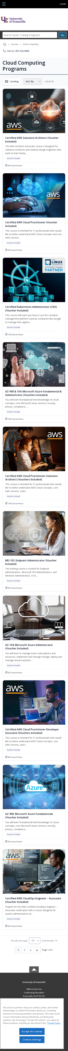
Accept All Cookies (32, 1031)
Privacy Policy (53, 1023)
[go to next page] (31, 950)
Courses (14, 44)
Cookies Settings (32, 1039)
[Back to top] (34, 984)
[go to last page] (37, 950)
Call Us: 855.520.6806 (16, 50)
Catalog (14, 81)
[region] (32, 1023)
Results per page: (19, 940)
